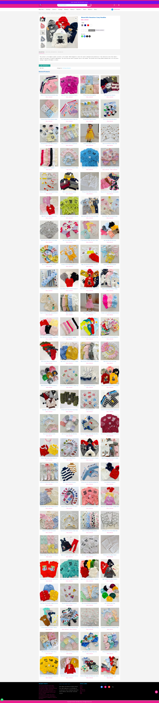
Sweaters (48, 12)
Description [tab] (41, 52)
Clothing (44, 12)
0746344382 (117, 9)
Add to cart (92, 30)
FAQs (81, 693)
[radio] (82, 25)
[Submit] (89, 5)
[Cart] (119, 5)
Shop (81, 688)
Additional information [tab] (51, 52)
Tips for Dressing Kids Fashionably (46, 685)
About (81, 687)
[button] (76, 18)
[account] (114, 5)
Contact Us (82, 689)
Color (83, 22)
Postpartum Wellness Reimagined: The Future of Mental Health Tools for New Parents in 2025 (47, 692)
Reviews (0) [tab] (60, 52)
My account (82, 690)
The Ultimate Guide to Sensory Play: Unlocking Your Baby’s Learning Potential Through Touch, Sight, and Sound (48, 688)
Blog (81, 692)
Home (40, 12)
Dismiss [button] (86, 2)
